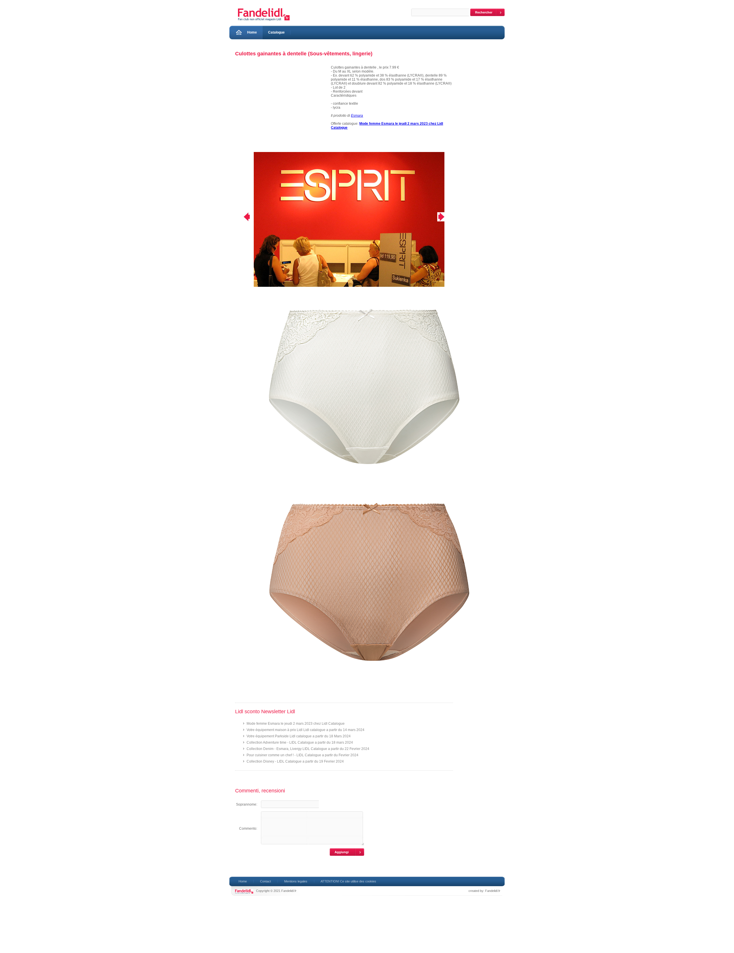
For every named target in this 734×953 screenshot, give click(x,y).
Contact (265, 881)
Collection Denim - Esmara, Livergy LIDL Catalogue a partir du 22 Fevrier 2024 (308, 749)
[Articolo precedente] (243, 216)
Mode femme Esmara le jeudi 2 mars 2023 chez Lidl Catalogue (296, 724)
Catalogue (276, 32)
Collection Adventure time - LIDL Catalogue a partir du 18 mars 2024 (300, 742)
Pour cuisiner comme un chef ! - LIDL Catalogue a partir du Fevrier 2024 (302, 755)
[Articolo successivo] (445, 216)
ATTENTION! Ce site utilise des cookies (348, 881)
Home (252, 32)
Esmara (357, 116)
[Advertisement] (280, 108)
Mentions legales (295, 881)
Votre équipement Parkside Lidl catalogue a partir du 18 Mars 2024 (299, 736)
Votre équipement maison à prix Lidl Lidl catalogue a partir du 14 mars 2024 (305, 730)
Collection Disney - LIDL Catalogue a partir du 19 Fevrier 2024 (295, 761)
